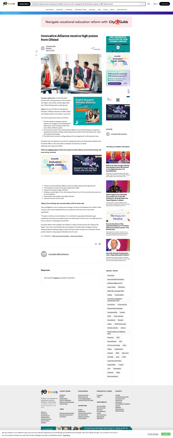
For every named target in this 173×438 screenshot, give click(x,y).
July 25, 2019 (50, 50)
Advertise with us (46, 419)
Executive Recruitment (66, 415)
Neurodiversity (111, 341)
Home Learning (118, 316)
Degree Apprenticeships (115, 308)
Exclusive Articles (83, 395)
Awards (117, 395)
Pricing (80, 409)
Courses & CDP (120, 398)
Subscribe (164, 4)
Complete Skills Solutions (58, 254)
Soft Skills (110, 357)
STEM (124, 357)
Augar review (111, 287)
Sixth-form (125, 353)
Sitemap (43, 422)
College (109, 295)
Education (62, 395)
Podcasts (100, 395)
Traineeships (117, 368)
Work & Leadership (65, 400)
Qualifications (118, 349)
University (110, 372)
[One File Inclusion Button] (55, 174)
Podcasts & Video (80, 9)
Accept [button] (166, 434)
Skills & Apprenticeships (67, 402)
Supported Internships (114, 361)
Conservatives (119, 295)
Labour (109, 324)
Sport (117, 357)
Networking (118, 400)
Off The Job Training (113, 345)
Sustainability (111, 364)
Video (98, 397)
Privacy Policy (45, 421)
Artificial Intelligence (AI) (114, 283)
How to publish (101, 406)
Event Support (82, 418)
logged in (56, 278)
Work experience (112, 376)
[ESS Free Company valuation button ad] (118, 44)
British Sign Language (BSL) (115, 291)
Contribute (68, 9)
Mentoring (110, 337)
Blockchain (121, 287)
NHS (120, 341)
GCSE (109, 316)
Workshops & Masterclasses (119, 410)
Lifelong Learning (112, 328)
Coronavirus (111, 304)
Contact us (44, 414)
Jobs (99, 9)
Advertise (92, 9)
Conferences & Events (122, 397)
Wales (118, 372)
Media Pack (81, 411)
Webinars (118, 407)
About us (43, 412)
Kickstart (120, 320)
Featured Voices (83, 397)
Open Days (118, 402)
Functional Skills (112, 312)
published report (53, 150)
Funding (122, 312)
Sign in (155, 4)
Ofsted (43, 109)
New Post (100, 409)
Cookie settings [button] (153, 434)
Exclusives (59, 9)
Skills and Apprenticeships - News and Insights (67, 236)
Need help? (100, 418)
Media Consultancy (84, 416)
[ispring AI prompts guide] (87, 174)
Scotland (110, 353)
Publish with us (45, 417)
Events (105, 9)
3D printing (110, 275)
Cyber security (122, 304)
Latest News (50, 9)
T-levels (120, 364)
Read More (66, 435)
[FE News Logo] (9, 4)
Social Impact (64, 404)
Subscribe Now (122, 9)
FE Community (45, 415)
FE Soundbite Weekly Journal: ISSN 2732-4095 (85, 399)
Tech (108, 368)
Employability (64, 398)
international (111, 320)
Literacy (123, 328)
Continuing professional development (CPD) (114, 299)
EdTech (62, 397)
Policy (124, 345)
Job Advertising (83, 415)
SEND (117, 353)
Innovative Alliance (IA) (48, 98)
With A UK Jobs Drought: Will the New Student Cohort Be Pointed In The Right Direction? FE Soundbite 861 (66, 4)
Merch (112, 9)
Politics (109, 349)
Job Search (63, 416)
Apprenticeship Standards (115, 279)
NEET (118, 337)
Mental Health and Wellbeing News (116, 332)
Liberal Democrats (120, 324)
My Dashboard (101, 411)
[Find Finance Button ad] (118, 78)
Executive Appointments (67, 413)
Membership (100, 416)
